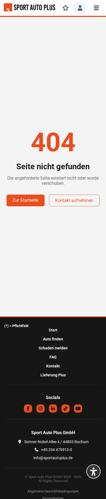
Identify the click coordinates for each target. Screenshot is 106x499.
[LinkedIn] (53, 408)
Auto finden (53, 339)
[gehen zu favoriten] (65, 8)
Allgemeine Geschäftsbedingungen (53, 491)
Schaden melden (53, 348)
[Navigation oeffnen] (96, 8)
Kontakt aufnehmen (74, 200)
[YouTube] (78, 408)
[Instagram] (40, 408)
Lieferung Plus (53, 375)
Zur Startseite (25, 200)
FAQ (53, 357)
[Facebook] (28, 408)
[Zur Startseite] (29, 8)
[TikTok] (65, 408)
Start (53, 330)
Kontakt (53, 366)
